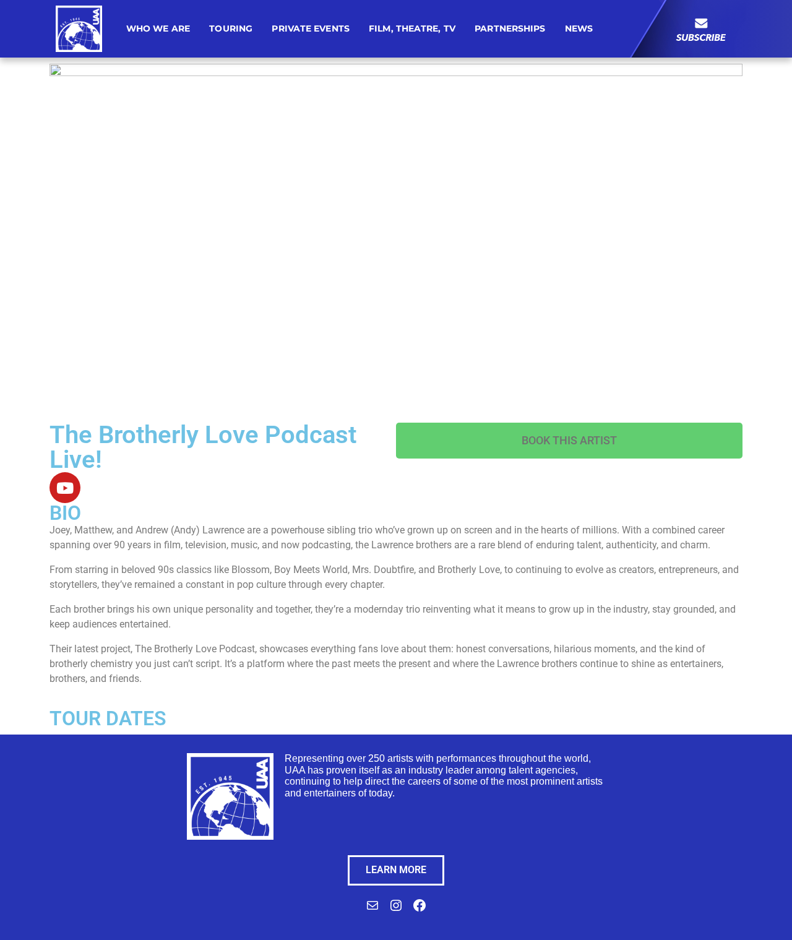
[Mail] (372, 909)
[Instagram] (396, 909)
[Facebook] (419, 909)
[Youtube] (65, 487)
